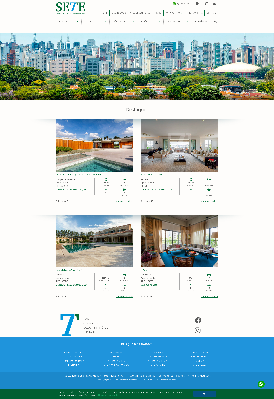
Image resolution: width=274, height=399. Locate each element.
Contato (211, 13)
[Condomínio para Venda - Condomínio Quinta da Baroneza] (94, 145)
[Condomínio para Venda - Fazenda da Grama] (94, 241)
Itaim (116, 356)
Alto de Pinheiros (74, 352)
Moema (199, 361)
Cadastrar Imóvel (140, 13)
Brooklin (116, 352)
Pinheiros (74, 365)
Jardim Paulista (116, 361)
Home (104, 13)
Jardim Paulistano (158, 361)
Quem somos (92, 323)
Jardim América (157, 356)
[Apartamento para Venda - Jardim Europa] (179, 145)
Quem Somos (119, 13)
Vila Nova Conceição (116, 365)
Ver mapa (164, 376)
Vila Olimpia (158, 365)
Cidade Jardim (199, 352)
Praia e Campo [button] (173, 13)
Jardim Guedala (74, 361)
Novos (157, 13)
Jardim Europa (200, 356)
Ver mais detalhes (124, 201)
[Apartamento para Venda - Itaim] (179, 241)
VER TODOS (199, 365)
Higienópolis (74, 356)
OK (204, 393)
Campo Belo (158, 352)
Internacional (194, 13)
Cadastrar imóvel (95, 327)
